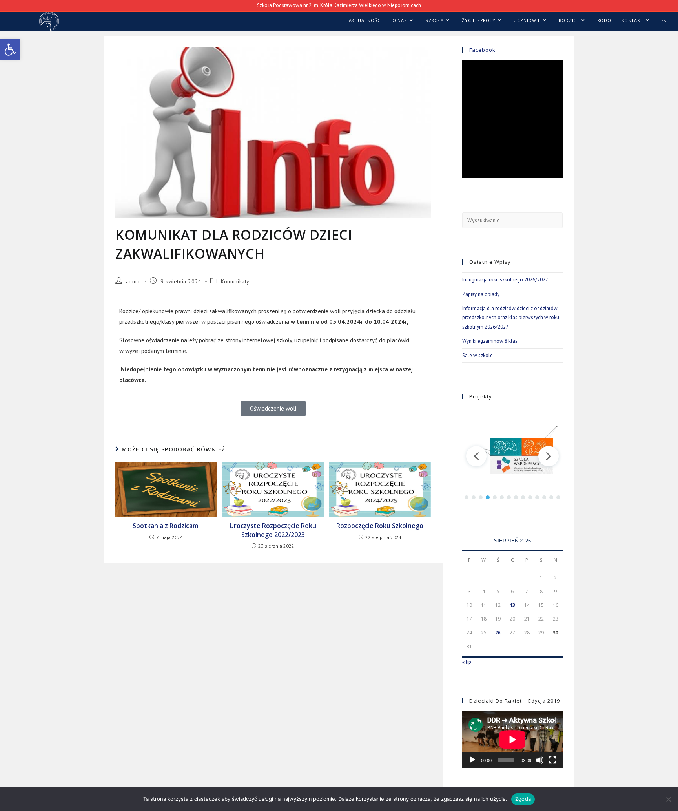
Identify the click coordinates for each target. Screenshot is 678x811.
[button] (476, 456)
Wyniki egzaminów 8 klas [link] (490, 341)
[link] (10, 49)
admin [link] (133, 281)
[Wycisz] (540, 760)
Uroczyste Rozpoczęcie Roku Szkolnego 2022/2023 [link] (273, 530)
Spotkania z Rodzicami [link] (166, 525)
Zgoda (523, 799)
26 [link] (498, 632)
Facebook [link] (482, 49)
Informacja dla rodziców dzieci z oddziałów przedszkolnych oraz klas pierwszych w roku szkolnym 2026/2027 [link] (510, 317)
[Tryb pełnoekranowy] (552, 760)
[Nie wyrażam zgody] (668, 799)
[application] (512, 739)
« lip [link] (466, 662)
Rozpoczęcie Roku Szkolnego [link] (379, 525)
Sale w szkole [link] (477, 355)
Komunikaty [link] (235, 281)
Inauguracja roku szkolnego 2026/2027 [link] (505, 279)
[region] (512, 456)
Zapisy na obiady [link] (480, 294)
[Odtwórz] (472, 760)
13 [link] (512, 605)
